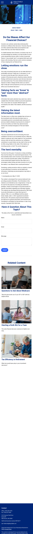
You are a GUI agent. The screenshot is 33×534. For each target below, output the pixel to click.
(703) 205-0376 (8, 510)
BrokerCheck (8, 529)
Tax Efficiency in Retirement (13, 359)
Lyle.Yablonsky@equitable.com (8, 523)
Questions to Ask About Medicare (16, 291)
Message (3, 236)
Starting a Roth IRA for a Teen (14, 325)
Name (2, 217)
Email (2, 227)
